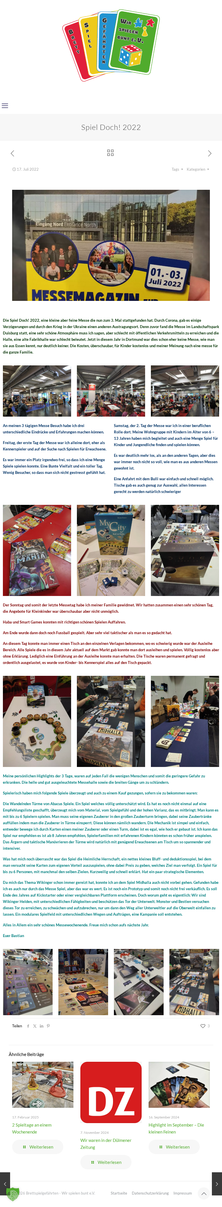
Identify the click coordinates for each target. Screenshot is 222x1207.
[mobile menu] (5, 106)
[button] (12, 1194)
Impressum (182, 1193)
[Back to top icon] (204, 1193)
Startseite (119, 1193)
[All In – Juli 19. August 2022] (217, 1183)
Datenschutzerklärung (150, 1193)
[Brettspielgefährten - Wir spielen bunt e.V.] (111, 45)
